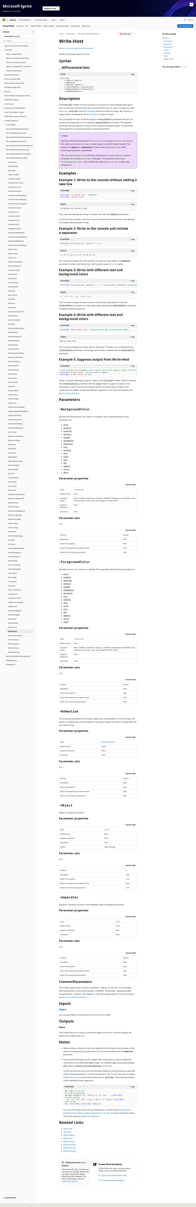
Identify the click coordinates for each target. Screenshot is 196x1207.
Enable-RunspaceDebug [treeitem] (17, 245)
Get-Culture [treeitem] (12, 295)
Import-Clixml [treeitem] (13, 399)
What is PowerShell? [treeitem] (14, 54)
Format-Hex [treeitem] (12, 274)
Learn (61, 34)
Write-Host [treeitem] (12, 631)
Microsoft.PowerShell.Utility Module (79, 48)
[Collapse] (33, 32)
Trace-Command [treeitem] (14, 590)
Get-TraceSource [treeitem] (14, 361)
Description (168, 41)
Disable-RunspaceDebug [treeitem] (17, 237)
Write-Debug (68, 1135)
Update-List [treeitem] (12, 606)
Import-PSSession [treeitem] (15, 415)
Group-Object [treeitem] (13, 390)
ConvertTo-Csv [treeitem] (13, 212)
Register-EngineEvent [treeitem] (16, 494)
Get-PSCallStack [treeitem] (14, 341)
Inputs (166, 50)
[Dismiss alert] (191, 4)
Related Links (169, 59)
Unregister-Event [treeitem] (14, 598)
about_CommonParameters (74, 997)
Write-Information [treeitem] (15, 635)
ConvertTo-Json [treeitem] (14, 220)
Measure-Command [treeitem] (15, 436)
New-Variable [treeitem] (13, 469)
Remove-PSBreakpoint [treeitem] (16, 511)
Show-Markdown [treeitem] (14, 569)
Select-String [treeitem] (13, 527)
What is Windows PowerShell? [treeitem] (17, 58)
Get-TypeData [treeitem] (13, 365)
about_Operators (92, 1116)
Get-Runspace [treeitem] (13, 349)
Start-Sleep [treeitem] (12, 577)
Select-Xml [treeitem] (12, 532)
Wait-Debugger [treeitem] (14, 615)
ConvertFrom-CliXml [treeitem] (15, 183)
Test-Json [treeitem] (11, 586)
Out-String (73, 1077)
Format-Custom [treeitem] (14, 270)
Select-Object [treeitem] (13, 523)
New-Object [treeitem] (12, 457)
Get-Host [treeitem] (11, 324)
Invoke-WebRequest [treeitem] (15, 428)
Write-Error (68, 1138)
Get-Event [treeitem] (12, 307)
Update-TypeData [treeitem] (14, 611)
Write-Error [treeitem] (12, 627)
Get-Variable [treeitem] (13, 382)
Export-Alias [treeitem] (12, 249)
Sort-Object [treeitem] (12, 573)
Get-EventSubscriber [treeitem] (16, 312)
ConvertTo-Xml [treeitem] (13, 224)
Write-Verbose (69, 1148)
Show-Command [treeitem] (14, 565)
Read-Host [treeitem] (12, 490)
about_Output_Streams (69, 393)
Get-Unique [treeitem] (12, 374)
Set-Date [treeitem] (11, 544)
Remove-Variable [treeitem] (14, 519)
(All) (61, 524)
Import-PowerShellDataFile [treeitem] (18, 411)
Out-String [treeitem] (12, 486)
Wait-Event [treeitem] (12, 619)
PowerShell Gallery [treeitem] (12, 100)
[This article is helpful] (182, 66)
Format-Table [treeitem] (13, 282)
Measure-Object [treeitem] (14, 440)
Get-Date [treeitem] (11, 299)
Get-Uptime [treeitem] (12, 378)
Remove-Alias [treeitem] (13, 503)
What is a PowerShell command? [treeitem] (18, 66)
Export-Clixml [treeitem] (13, 253)
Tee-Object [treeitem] (12, 581)
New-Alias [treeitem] (12, 444)
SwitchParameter (108, 742)
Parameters (168, 47)
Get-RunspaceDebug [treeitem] (16, 353)
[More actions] (135, 34)
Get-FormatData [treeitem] (14, 320)
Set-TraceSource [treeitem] (14, 556)
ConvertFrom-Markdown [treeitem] (17, 195)
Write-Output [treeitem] (13, 640)
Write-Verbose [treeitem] (13, 648)
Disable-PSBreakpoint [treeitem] (16, 233)
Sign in (190, 20)
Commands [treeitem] (12, 162)
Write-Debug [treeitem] (13, 623)
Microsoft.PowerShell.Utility (88, 34)
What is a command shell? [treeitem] (16, 62)
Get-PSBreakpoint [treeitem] (14, 336)
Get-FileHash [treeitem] (13, 316)
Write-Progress (69, 1144)
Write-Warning (69, 1151)
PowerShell (70, 34)
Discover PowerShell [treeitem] (14, 71)
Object (106, 830)
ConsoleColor (79, 489)
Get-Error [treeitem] (11, 303)
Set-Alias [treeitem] (11, 540)
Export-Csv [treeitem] (12, 258)
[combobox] (18, 36)
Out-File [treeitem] (11, 473)
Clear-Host (67, 1128)
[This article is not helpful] (185, 66)
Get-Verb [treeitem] (11, 386)
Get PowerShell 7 (185, 26)
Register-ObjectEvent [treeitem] (16, 498)
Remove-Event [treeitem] (13, 507)
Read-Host (63, 111)
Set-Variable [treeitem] (12, 561)
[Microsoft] (4, 19)
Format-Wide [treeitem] (13, 287)
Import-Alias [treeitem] (13, 395)
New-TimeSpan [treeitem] (14, 465)
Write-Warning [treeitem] (13, 652)
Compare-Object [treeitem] (14, 179)
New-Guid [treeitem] (12, 453)
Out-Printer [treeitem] (12, 482)
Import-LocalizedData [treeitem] (16, 407)
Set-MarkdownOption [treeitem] (16, 548)
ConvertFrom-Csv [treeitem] (14, 187)
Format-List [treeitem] (12, 278)
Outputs (167, 53)
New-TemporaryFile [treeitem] (15, 461)
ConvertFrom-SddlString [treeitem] (17, 199)
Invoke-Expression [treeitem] (15, 420)
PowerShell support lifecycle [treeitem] (15, 116)
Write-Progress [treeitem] (14, 644)
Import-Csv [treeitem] (12, 403)
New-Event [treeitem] (12, 449)
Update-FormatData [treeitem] (15, 602)
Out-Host (67, 1132)
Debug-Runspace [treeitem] (14, 229)
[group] (98, 285)
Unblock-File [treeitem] (12, 594)
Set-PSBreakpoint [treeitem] (14, 552)
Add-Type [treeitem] (11, 170)
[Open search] (185, 20)
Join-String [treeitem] (12, 432)
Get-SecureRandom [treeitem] (15, 357)
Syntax (166, 38)
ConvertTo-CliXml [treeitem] (14, 208)
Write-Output (92, 114)
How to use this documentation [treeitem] (16, 46)
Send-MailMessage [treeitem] (15, 536)
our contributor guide (73, 1180)
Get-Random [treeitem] (13, 345)
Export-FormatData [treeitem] (15, 262)
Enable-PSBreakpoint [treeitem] (16, 241)
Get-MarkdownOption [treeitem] (16, 328)
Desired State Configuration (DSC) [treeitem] (17, 96)
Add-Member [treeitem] (13, 166)
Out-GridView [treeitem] (13, 478)
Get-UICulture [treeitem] (13, 370)
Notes (166, 56)
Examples (167, 44)
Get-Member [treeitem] (13, 332)
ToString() (91, 111)
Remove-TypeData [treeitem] (15, 515)
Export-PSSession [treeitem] (14, 266)
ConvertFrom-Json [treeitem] (15, 191)
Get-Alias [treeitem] (11, 291)
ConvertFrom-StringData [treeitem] (17, 204)
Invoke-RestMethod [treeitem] (15, 424)
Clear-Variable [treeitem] (13, 174)
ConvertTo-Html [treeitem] (14, 216)
